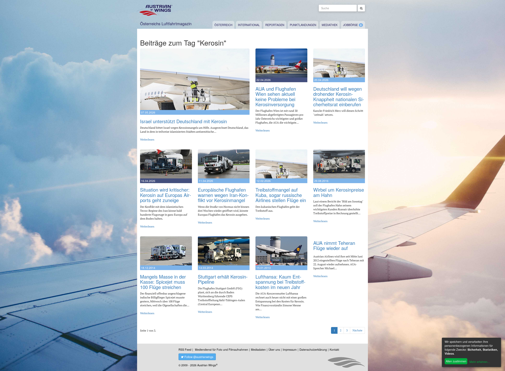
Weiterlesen (147, 139)
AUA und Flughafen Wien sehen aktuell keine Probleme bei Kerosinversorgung (275, 96)
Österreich (223, 25)
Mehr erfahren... (479, 362)
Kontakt (334, 349)
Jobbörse (350, 25)
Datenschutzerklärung (313, 349)
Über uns (274, 349)
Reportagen (274, 25)
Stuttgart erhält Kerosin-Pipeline (223, 279)
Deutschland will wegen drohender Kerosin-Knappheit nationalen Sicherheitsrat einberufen (338, 96)
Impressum (290, 349)
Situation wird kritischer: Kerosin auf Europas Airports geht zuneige (165, 194)
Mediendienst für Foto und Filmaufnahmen (221, 349)
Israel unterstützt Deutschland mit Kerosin (183, 121)
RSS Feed (185, 349)
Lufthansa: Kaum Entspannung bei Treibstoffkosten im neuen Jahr (280, 281)
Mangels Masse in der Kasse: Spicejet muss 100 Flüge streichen (163, 281)
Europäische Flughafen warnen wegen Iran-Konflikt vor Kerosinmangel (223, 194)
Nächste (357, 330)
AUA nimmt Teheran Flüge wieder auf (334, 245)
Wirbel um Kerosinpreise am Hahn (338, 192)
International (249, 25)
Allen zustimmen (456, 361)
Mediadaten (258, 349)
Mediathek (330, 25)
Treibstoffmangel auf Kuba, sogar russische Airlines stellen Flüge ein (280, 194)
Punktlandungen (303, 25)
